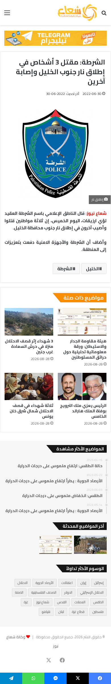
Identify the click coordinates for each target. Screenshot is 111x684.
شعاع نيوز (42, 602)
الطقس (98, 602)
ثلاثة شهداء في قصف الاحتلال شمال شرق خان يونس (31, 411)
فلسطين (98, 611)
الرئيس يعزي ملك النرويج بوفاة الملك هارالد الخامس (83, 411)
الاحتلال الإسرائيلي (92, 592)
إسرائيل (99, 582)
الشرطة (65, 268)
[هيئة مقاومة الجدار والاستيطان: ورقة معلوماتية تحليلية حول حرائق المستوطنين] (82, 321)
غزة (26, 602)
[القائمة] (7, 14)
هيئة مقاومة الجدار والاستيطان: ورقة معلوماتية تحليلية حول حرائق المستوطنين (84, 349)
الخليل (92, 268)
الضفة (19, 592)
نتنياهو (46, 611)
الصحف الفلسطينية (43, 592)
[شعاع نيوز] (77, 12)
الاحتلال (23, 582)
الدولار (68, 592)
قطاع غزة (78, 611)
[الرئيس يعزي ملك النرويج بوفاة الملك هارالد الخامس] (82, 386)
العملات (80, 602)
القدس (62, 602)
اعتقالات (67, 582)
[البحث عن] (104, 14)
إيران (83, 582)
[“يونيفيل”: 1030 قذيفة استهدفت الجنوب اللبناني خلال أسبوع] (90, 545)
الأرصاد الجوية (45, 582)
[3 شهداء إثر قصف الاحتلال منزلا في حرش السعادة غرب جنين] (29, 321)
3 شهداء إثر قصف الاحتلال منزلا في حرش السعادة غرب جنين (29, 346)
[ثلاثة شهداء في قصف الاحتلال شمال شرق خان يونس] (29, 386)
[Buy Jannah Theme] (55, 37)
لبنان (61, 611)
